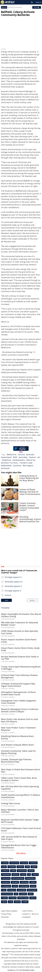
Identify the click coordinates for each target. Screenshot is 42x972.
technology (24, 882)
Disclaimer (5, 917)
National (4, 7)
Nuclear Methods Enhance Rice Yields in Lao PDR (20, 657)
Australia (30, 454)
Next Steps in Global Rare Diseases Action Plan (20, 770)
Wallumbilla (6, 465)
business (16, 874)
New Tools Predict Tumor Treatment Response (18, 728)
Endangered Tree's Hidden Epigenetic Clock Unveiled (18, 701)
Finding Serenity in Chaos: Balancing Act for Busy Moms (29, 478)
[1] (9, 954)
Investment (5, 882)
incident (25, 902)
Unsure (8, 595)
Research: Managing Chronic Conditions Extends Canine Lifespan (19, 710)
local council (6, 878)
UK (29, 874)
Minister (31, 870)
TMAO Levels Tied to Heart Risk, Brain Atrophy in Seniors (19, 779)
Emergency (11, 890)
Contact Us (26, 914)
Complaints (26, 917)
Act (38, 457)
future (31, 894)
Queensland (6, 457)
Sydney (4, 898)
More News (21, 853)
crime (4, 890)
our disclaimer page (26, 970)
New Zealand (32, 890)
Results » (32, 600)
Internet (17, 902)
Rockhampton (19, 460)
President (13, 898)
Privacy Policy (6, 914)
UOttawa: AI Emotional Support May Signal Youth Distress (18, 684)
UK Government (7, 894)
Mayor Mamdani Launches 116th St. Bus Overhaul (20, 810)
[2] (11, 954)
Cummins (17, 465)
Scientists (23, 894)
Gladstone (6, 460)
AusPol (15, 886)
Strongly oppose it (13, 590)
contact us (11, 970)
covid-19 (35, 874)
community (33, 863)
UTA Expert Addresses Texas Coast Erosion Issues (21, 829)
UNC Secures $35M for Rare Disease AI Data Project (19, 837)
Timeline (5, 607)
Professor (5, 870)
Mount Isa (30, 460)
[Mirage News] (7, 2)
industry (33, 882)
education (15, 882)
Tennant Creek (25, 463)
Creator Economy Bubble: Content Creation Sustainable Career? (29, 506)
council (23, 874)
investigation (6, 886)
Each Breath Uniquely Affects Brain (17, 744)
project (33, 886)
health (13, 870)
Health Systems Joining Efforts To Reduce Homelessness (20, 796)
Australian (23, 457)
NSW (15, 457)
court (10, 902)
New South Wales (18, 878)
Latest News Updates (9, 911)
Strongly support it (13, 577)
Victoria (21, 454)
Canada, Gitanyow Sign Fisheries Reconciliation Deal (16, 760)
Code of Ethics (27, 911)
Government (14, 863)
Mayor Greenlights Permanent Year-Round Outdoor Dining (21, 615)
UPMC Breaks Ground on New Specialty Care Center (19, 632)
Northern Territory (9, 463)
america (33, 898)
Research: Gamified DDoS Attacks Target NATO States (20, 820)
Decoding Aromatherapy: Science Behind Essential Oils (30, 519)
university (24, 863)
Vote (6, 600)
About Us (35, 914)
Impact (4, 902)
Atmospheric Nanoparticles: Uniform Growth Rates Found (18, 693)
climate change (23, 898)
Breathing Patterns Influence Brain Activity (17, 737)
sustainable (21, 890)
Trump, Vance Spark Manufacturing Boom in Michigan (21, 667)
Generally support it (14, 581)
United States (24, 886)
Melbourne (11, 454)
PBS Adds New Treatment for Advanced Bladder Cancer (19, 623)
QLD (16, 894)
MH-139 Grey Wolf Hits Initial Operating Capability (20, 787)
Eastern (32, 457)
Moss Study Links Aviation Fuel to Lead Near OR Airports (19, 720)
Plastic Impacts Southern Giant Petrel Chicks (18, 640)
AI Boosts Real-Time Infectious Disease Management (19, 676)
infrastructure (30, 878)
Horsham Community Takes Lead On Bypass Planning (18, 752)
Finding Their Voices (10, 803)
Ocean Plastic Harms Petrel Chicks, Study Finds (20, 649)
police (4, 867)
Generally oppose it (13, 586)
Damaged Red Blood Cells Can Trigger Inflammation (19, 846)
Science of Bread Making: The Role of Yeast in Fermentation (29, 492)
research (20, 867)
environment (22, 870)
